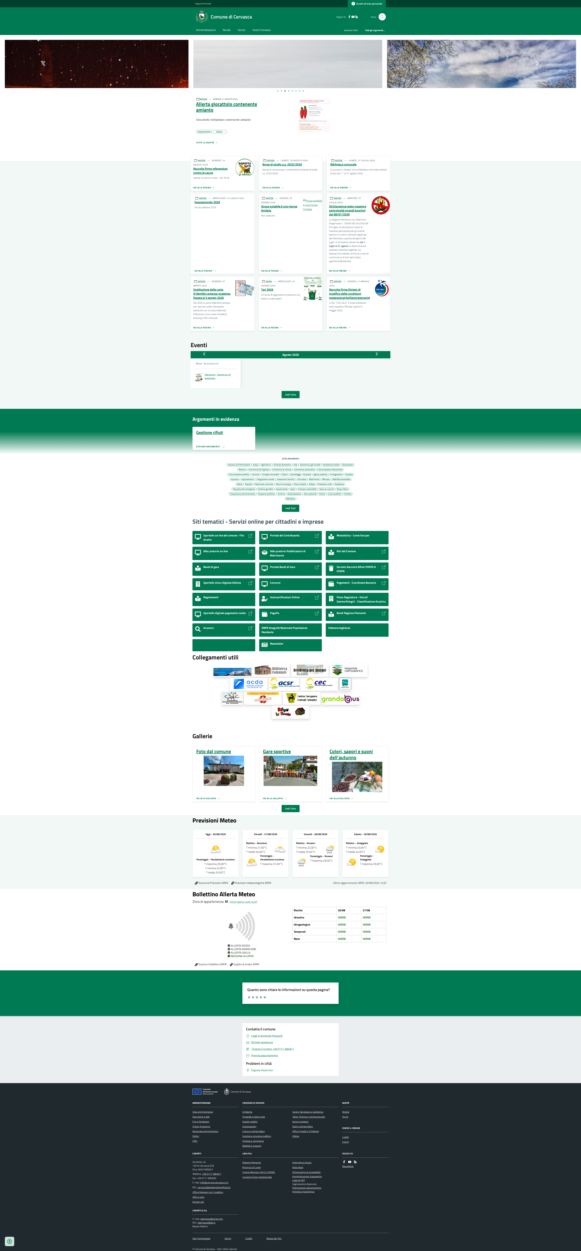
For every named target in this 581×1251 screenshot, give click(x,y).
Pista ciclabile (300, 484)
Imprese (234, 479)
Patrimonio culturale (264, 484)
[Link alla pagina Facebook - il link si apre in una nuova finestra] (349, 17)
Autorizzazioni (249, 1126)
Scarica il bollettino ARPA (212, 964)
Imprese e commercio (253, 1141)
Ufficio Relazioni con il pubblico (207, 1192)
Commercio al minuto (281, 469)
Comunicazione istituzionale (330, 469)
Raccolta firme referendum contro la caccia (210, 171)
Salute (322, 493)
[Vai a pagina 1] (277, 91)
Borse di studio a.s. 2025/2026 (282, 164)
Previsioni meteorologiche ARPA (252, 883)
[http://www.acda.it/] (249, 684)
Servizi (241, 30)
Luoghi (345, 1137)
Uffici (194, 1141)
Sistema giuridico (265, 489)
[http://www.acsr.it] (284, 684)
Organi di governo (201, 1126)
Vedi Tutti (291, 508)
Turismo (281, 493)
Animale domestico (282, 464)
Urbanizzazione (294, 493)
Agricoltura (266, 464)
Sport (292, 489)
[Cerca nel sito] (381, 16)
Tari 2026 (267, 290)
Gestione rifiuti (351, 30)
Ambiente (247, 1112)
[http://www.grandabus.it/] (340, 699)
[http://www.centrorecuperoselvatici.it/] (302, 698)
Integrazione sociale (265, 479)
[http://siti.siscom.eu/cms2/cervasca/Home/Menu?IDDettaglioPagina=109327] (271, 670)
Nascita (248, 484)
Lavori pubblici (334, 493)
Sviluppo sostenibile (307, 489)
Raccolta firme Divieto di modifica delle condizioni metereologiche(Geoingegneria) (349, 294)
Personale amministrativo (205, 1131)
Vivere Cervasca (262, 30)
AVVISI (269, 281)
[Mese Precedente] (204, 354)
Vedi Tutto (290, 394)
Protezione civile (324, 484)
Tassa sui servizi (326, 489)
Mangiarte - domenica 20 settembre (218, 376)
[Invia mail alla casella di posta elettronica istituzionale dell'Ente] (214, 1182)
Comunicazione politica (238, 474)
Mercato (326, 479)
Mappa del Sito (273, 1238)
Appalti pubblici (250, 1121)
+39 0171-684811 (211, 1174)
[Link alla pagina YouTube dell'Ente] (349, 1162)
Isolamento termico (286, 479)
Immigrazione (336, 474)
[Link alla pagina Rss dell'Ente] (355, 1162)
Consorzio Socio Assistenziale (257, 1177)
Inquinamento (247, 479)
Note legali (297, 1167)
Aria (295, 464)
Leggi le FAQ (298, 1180)
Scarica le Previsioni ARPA (213, 883)
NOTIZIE (203, 99)
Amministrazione (206, 30)
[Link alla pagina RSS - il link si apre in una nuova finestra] (356, 17)
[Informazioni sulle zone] (243, 902)
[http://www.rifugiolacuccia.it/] (290, 712)
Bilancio (242, 469)
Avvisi (345, 1117)
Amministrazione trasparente (307, 1176)
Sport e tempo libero (302, 1126)
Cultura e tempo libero (253, 1131)
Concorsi (255, 474)
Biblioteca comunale (343, 164)
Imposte (349, 474)
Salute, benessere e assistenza (307, 1112)
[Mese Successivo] (377, 354)
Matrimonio (314, 479)
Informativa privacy (302, 1162)
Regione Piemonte (203, 3)
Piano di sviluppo (283, 484)
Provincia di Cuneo (251, 1167)
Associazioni (347, 464)
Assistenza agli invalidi (310, 464)
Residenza (339, 484)
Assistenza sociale (331, 464)
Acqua (255, 464)
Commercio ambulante (304, 469)
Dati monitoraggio (201, 1238)
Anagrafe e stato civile (253, 1117)
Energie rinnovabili (270, 474)
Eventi (345, 1142)
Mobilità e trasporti (251, 1146)
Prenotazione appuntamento (306, 1188)
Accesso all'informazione (239, 464)
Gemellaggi (295, 474)
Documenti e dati (201, 1117)
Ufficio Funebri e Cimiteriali (305, 1131)
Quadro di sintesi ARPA (246, 964)
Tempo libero (342, 489)
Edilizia (295, 1136)
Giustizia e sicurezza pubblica (256, 1136)
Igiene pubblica (320, 474)
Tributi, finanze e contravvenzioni (308, 1117)
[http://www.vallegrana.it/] (232, 672)
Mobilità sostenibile (341, 479)
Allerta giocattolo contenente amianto (226, 107)
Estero (285, 474)
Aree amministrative (202, 1112)
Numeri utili (198, 1202)
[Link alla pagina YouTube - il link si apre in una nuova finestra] (353, 17)
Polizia (312, 484)
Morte (239, 484)
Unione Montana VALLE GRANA (258, 1172)
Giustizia (307, 474)
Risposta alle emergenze (244, 489)
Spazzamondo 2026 (207, 202)
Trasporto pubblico (266, 493)
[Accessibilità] (9, 1241)
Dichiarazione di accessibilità (306, 1172)
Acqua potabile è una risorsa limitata (279, 208)
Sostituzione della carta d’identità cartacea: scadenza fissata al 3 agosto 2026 (211, 294)
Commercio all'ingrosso (258, 469)
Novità (226, 30)
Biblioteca (290, 498)
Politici (195, 1136)
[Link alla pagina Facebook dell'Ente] (344, 1162)
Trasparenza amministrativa (242, 493)
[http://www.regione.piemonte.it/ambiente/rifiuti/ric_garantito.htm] (263, 698)
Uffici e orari (198, 1197)
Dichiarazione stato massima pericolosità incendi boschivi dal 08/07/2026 (347, 210)
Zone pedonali (310, 493)
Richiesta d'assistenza (303, 1191)
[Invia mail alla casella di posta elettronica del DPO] (211, 1219)
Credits (248, 1238)
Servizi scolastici (300, 1121)
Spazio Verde (282, 489)
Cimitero (347, 493)
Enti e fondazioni (200, 1121)
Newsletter (348, 1166)
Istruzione (301, 479)
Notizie (345, 1112)
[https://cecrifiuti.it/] (319, 684)
